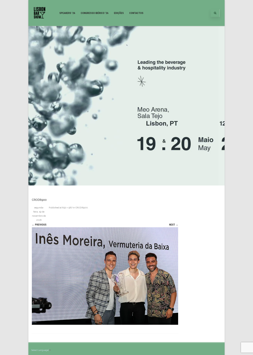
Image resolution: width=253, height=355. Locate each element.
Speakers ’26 (67, 13)
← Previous (39, 224)
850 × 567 (67, 207)
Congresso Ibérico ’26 (94, 13)
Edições (119, 13)
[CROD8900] (105, 276)
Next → (173, 224)
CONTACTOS (136, 13)
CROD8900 (81, 207)
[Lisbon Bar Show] (39, 24)
